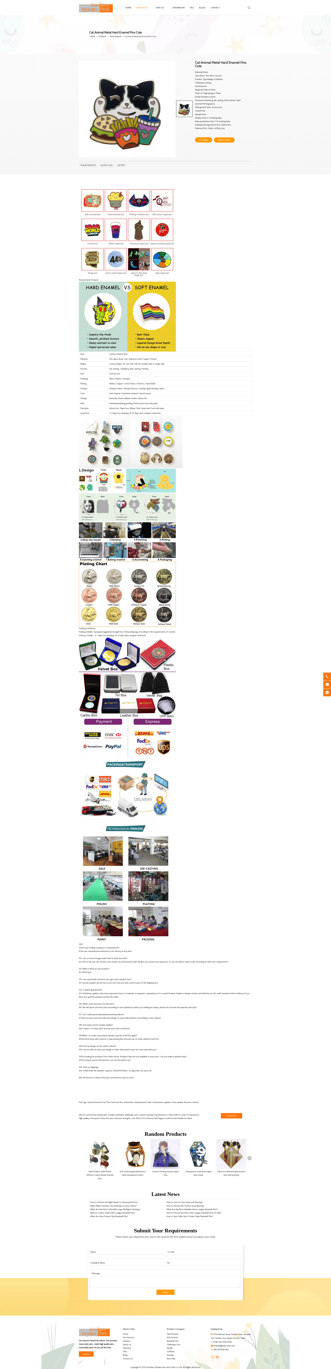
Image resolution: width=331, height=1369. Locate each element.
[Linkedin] (217, 1357)
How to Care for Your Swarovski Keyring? (184, 1202)
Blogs (125, 1355)
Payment (127, 1348)
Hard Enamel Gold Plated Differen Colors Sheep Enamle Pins (100, 1175)
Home (125, 1334)
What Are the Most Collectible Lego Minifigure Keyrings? (115, 1209)
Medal (169, 1348)
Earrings (170, 1355)
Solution (126, 1341)
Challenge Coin (173, 1344)
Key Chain (171, 1358)
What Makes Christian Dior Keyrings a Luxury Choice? (113, 1206)
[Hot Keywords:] (249, 8)
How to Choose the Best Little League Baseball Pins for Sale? (194, 1213)
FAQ (125, 1351)
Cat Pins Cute (106, 165)
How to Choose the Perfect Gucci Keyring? (185, 1206)
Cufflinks (171, 1351)
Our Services (128, 1337)
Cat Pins (121, 165)
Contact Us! (231, 1116)
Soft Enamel (172, 1337)
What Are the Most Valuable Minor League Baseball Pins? (192, 1209)
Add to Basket (224, 140)
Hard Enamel (172, 1334)
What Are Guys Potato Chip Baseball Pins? (109, 1216)
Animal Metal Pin (88, 165)
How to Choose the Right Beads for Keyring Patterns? (114, 1202)
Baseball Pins (173, 1341)
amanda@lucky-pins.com (224, 1345)
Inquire (205, 140)
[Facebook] (212, 1357)
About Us (127, 1344)
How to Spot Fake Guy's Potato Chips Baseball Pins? (190, 1216)
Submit (165, 1292)
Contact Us (128, 1358)
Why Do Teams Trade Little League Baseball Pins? (112, 1213)
